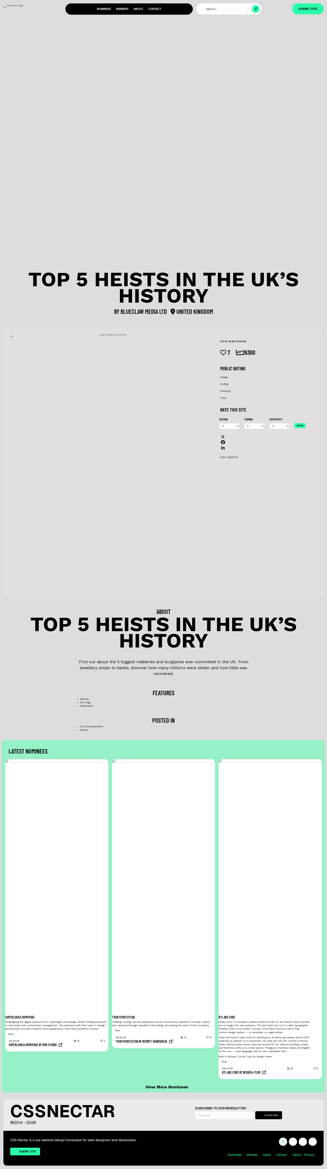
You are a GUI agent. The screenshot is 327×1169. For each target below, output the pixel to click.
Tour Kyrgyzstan (123, 1017)
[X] (267, 437)
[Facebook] (267, 442)
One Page (85, 702)
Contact (281, 1155)
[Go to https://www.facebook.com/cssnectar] (293, 1142)
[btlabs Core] (270, 886)
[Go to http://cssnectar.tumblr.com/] (313, 1142)
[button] (256, 9)
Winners (252, 1155)
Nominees (235, 1155)
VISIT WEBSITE (229, 457)
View (10, 1034)
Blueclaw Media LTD (144, 311)
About (267, 1155)
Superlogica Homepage (20, 1017)
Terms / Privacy (303, 1155)
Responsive (86, 705)
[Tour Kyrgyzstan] (163, 886)
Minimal (84, 699)
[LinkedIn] (267, 447)
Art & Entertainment (91, 726)
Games (84, 729)
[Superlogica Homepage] (56, 886)
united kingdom (194, 311)
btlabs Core (227, 1017)
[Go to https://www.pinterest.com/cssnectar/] (303, 1142)
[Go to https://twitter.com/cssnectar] (283, 1142)
